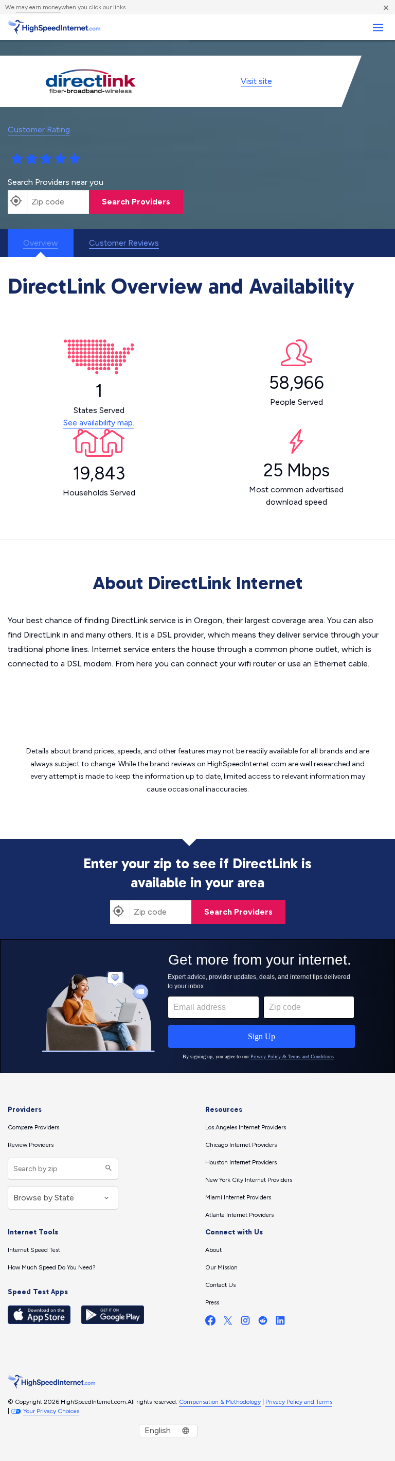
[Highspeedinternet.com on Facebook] (210, 1322)
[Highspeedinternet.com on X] (228, 1322)
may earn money (38, 7)
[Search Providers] (107, 1168)
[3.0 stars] (46, 159)
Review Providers (30, 1144)
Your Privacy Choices (51, 1411)
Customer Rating (39, 129)
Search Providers (136, 202)
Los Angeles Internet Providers (245, 1127)
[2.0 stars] (31, 159)
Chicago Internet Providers (241, 1144)
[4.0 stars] (60, 159)
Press (212, 1302)
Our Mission (221, 1267)
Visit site (256, 81)
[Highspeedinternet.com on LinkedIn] (280, 1322)
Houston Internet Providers (241, 1162)
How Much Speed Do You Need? (52, 1267)
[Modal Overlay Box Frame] (197, 1006)
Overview (40, 243)
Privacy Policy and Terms (298, 1401)
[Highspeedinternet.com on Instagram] (245, 1322)
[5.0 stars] (74, 159)
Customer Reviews (124, 243)
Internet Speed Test (34, 1249)
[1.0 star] (17, 159)
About (213, 1249)
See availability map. (98, 422)
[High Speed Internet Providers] (54, 27)
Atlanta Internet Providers (239, 1214)
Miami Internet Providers (238, 1197)
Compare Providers (33, 1127)
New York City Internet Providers (248, 1179)
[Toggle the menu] (377, 27)
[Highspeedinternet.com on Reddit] (263, 1322)
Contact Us (220, 1284)
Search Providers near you (55, 182)
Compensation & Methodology (220, 1401)
